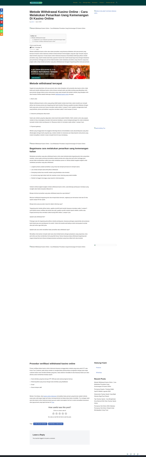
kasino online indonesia (40, 423)
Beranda (75, 2)
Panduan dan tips (110, 2)
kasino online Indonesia (50, 396)
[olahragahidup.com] (36, 2)
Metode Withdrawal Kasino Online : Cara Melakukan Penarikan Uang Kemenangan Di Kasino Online (105, 384)
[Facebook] (1, 9)
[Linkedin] (1, 19)
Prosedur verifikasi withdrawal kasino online (44, 41)
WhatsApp (99, 372)
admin (32, 21)
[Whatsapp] (1, 31)
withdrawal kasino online (62, 94)
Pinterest (98, 367)
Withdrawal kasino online (56, 423)
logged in (42, 438)
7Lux (80, 2)
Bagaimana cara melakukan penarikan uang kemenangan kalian (49, 39)
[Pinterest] (1, 22)
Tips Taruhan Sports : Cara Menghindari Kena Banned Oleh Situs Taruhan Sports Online (105, 401)
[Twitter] (1, 13)
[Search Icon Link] (116, 2)
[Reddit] (1, 16)
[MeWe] (1, 25)
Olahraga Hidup (86, 2)
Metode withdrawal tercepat (38, 37)
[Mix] (1, 28)
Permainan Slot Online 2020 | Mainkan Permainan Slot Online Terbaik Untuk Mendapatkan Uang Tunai (104, 408)
